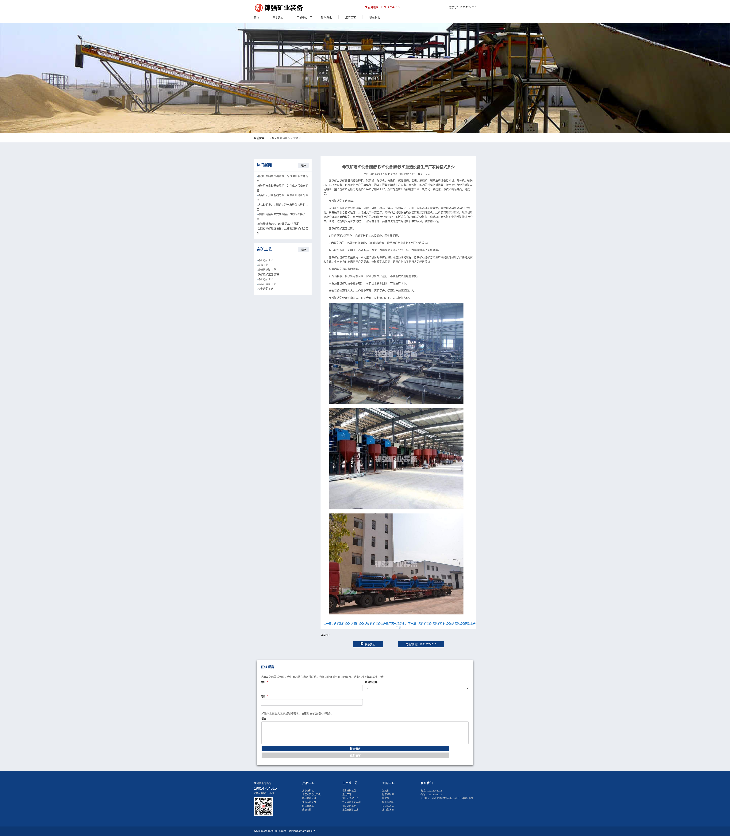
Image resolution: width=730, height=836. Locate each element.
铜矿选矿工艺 (266, 279)
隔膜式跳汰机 (309, 798)
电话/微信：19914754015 (420, 644)
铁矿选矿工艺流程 (268, 274)
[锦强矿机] (271, 8)
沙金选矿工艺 (266, 288)
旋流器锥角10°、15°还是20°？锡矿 (278, 223)
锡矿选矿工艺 (266, 260)
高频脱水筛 (388, 809)
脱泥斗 (385, 798)
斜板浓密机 (388, 802)
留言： (265, 718)
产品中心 (302, 17)
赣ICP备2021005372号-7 (302, 831)
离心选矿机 (308, 790)
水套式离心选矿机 (311, 794)
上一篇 (365, 623)
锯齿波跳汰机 (309, 802)
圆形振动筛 (388, 794)
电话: (264, 696)
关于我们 (278, 17)
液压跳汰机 (308, 806)
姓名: (264, 682)
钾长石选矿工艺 (267, 269)
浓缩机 (385, 790)
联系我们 (374, 17)
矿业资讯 (296, 138)
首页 (256, 17)
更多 (303, 165)
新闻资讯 (326, 17)
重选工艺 (263, 264)
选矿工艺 (350, 17)
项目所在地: (371, 682)
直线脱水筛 (388, 806)
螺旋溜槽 (306, 809)
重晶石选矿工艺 (267, 283)
